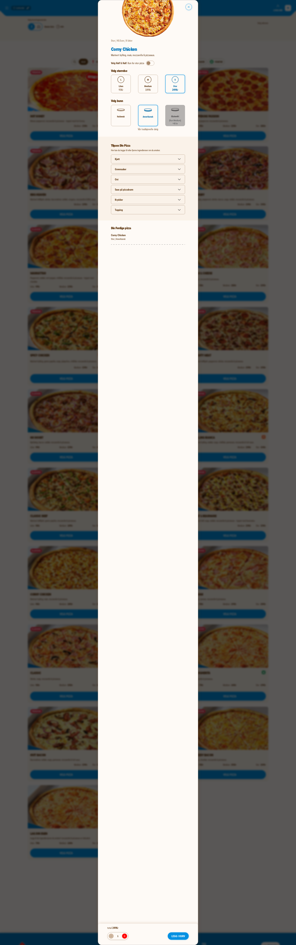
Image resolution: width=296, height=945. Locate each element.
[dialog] (148, 472)
